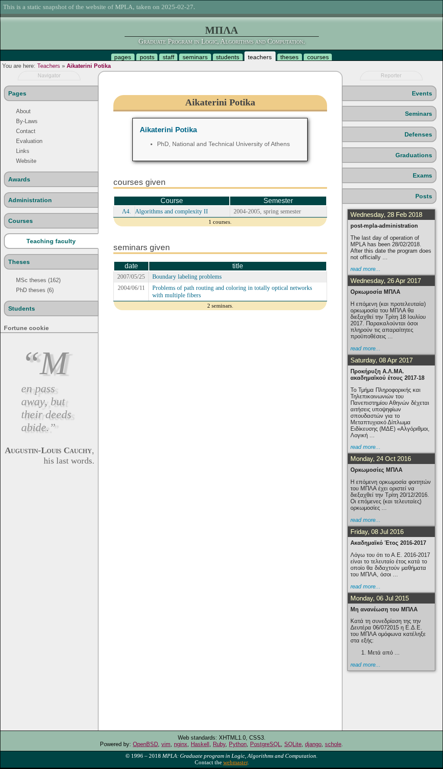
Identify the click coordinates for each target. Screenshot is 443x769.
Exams (422, 175)
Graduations (413, 155)
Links (22, 151)
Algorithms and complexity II (171, 211)
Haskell (200, 744)
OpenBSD (145, 744)
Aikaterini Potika (89, 66)
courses (318, 57)
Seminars (418, 113)
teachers (260, 57)
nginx (180, 744)
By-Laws (27, 121)
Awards (19, 179)
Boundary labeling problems (187, 276)
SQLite (293, 744)
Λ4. (126, 211)
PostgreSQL (265, 744)
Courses (20, 220)
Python (238, 744)
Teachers (48, 66)
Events (422, 93)
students (227, 57)
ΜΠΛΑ (221, 30)
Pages (17, 93)
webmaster (235, 762)
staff (168, 57)
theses (289, 57)
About (23, 111)
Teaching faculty (51, 241)
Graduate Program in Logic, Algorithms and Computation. (221, 41)
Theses (19, 261)
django (313, 744)
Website (26, 161)
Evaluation (29, 141)
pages (122, 57)
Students (21, 308)
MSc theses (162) (38, 280)
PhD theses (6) (35, 290)
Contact (25, 131)
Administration (30, 200)
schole (333, 744)
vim (165, 744)
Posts (423, 196)
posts (147, 57)
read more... (365, 269)
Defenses (418, 134)
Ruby (219, 744)
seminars (195, 57)
